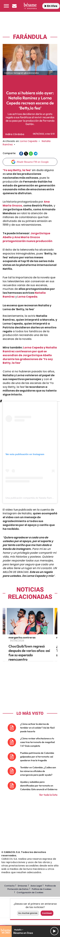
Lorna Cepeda (28, 141)
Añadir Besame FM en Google (33, 161)
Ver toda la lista (48, 794)
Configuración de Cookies (30, 892)
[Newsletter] (14, 6)
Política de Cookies (41, 889)
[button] (6, 6)
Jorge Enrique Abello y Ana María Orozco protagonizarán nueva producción (27, 237)
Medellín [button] (18, 929)
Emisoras (22, 885)
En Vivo (52, 6)
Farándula (30, 37)
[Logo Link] (30, 6)
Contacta (9, 885)
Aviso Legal (36, 885)
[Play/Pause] (54, 931)
